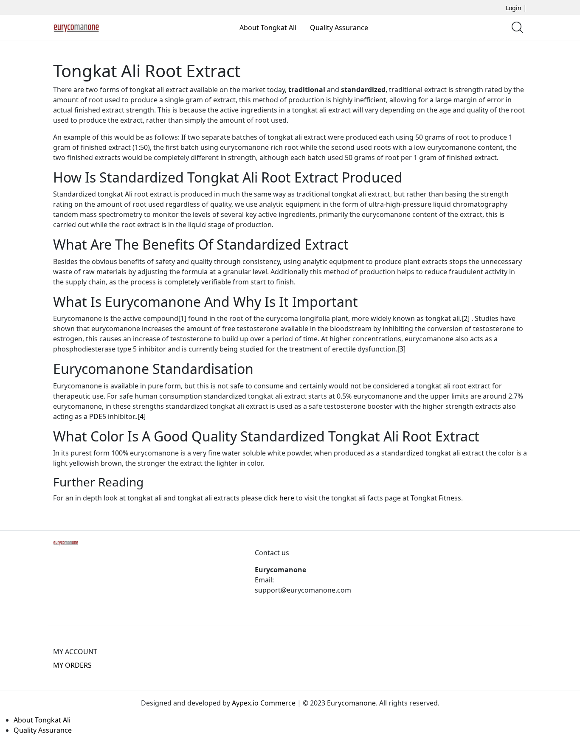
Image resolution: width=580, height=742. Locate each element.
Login (513, 8)
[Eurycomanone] (76, 27)
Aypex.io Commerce (264, 703)
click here (279, 498)
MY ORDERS (72, 665)
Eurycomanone (351, 703)
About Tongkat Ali (267, 27)
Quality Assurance (339, 27)
